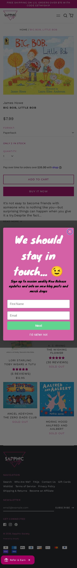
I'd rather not (38, 334)
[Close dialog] (70, 231)
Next (38, 325)
